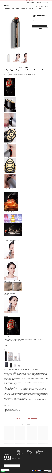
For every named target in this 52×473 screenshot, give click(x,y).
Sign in (42, 6)
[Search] (45, 2)
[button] (4, 57)
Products (7, 10)
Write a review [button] (32, 418)
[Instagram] (6, 457)
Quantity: (33, 20)
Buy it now (40, 28)
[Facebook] (4, 457)
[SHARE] (47, 26)
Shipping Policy (28, 67)
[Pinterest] (8, 457)
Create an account (46, 6)
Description (21, 67)
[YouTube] (10, 457)
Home (4, 10)
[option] (16, 32)
